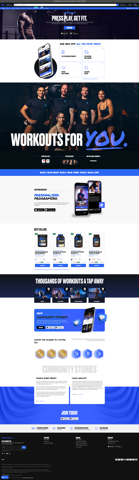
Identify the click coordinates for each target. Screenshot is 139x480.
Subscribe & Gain (111, 443)
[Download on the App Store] (111, 446)
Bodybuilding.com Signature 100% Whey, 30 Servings (95, 252)
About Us (110, 439)
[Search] (117, 5)
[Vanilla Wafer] (53, 259)
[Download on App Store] (64, 33)
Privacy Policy (79, 439)
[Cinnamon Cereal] (94, 259)
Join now (41, 327)
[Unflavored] (35, 259)
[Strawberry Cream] (92, 259)
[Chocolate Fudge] (71, 259)
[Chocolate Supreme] (55, 259)
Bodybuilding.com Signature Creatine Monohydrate (41, 252)
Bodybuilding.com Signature (40, 250)
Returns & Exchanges (48, 443)
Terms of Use (78, 447)
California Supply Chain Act (81, 445)
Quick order (42, 265)
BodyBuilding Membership (113, 441)
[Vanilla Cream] (73, 259)
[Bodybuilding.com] (3, 5)
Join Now (69, 27)
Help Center (46, 441)
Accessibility (46, 439)
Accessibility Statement (81, 441)
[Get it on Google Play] (74, 33)
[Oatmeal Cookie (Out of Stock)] (74, 259)
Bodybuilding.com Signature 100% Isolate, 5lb (59, 252)
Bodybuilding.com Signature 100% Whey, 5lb (77, 252)
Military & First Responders (81, 443)
